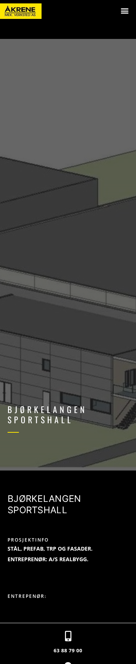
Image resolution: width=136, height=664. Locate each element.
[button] (124, 10)
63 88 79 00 (68, 650)
